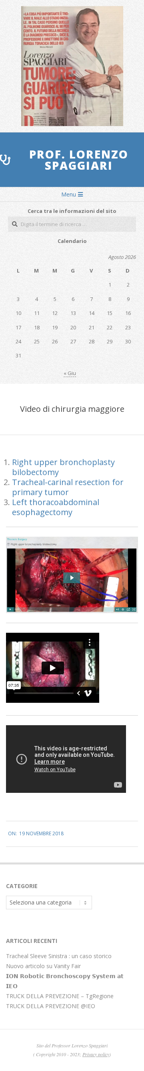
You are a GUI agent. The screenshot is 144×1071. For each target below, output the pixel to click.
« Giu (70, 373)
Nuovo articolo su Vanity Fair (43, 966)
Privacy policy (95, 1054)
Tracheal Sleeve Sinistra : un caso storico (59, 956)
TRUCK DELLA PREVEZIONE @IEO (50, 1006)
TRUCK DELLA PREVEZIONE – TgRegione (60, 996)
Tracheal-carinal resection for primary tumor (68, 487)
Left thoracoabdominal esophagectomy (55, 507)
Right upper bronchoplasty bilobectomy (63, 467)
